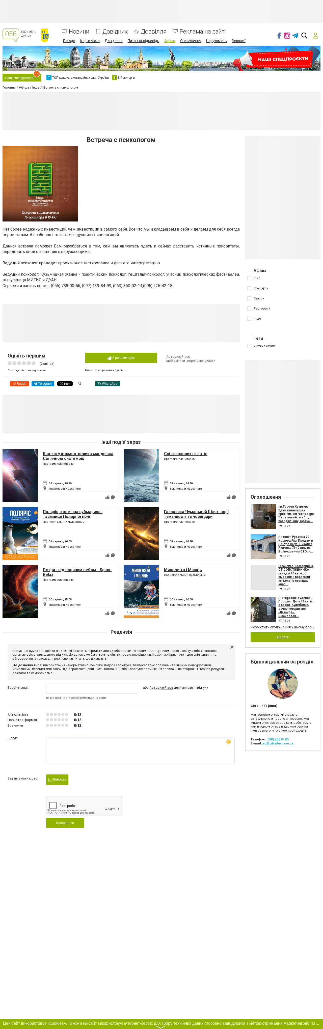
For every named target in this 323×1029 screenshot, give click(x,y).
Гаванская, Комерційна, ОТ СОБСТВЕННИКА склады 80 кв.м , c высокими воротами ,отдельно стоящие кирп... (296, 575)
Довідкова (114, 41)
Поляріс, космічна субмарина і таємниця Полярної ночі (72, 514)
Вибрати (59, 779)
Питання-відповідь (143, 41)
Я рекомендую (123, 357)
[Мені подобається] (107, 497)
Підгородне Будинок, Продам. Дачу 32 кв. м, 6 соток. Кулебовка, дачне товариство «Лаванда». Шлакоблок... (295, 607)
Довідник (115, 31)
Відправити (65, 823)
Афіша (169, 41)
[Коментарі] (113, 497)
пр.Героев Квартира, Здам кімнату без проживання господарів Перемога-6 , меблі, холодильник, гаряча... (296, 514)
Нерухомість (216, 41)
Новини (79, 31)
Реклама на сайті (203, 31)
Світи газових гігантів (185, 453)
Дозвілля (154, 31)
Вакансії (239, 41)
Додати (283, 637)
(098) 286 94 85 (277, 739)
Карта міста (90, 41)
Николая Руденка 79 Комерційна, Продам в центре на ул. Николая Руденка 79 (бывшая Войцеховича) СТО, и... (295, 544)
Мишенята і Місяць (183, 569)
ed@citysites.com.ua (278, 743)
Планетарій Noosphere (65, 488)
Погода (69, 41)
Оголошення (190, 41)
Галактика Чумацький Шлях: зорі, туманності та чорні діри (197, 514)
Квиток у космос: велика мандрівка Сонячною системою (78, 456)
